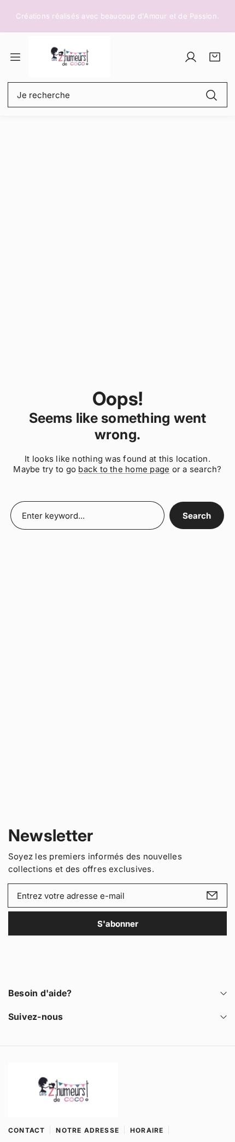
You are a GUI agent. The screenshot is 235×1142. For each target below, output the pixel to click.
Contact (26, 1130)
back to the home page (123, 469)
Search (197, 515)
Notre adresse (87, 1130)
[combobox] (117, 95)
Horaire (146, 1130)
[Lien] (69, 56)
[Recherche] (211, 94)
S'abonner (117, 924)
